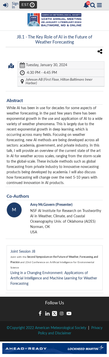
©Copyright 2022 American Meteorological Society (46, 328)
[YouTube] (68, 313)
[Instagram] (61, 313)
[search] (93, 5)
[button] (99, 5)
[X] (54, 313)
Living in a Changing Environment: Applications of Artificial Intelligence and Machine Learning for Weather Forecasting (54, 267)
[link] (86, 5)
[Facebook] (40, 313)
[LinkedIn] (47, 313)
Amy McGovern (51, 205)
